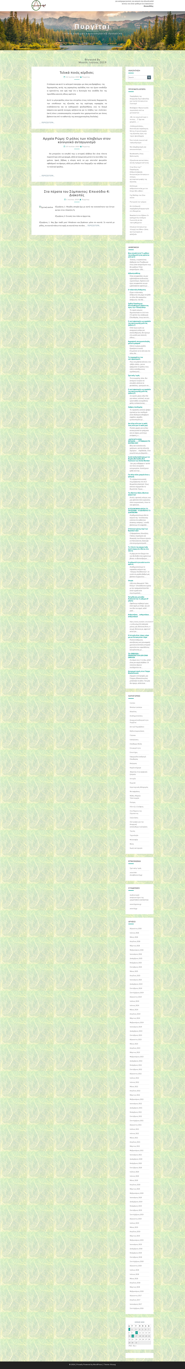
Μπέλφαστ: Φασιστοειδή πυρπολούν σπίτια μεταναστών (139, 110)
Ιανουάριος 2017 (136, 1304)
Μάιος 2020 (134, 1180)
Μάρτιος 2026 (135, 946)
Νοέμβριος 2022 (136, 1065)
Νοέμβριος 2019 (136, 1206)
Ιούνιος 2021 (134, 1133)
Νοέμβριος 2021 (136, 1112)
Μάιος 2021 (134, 1138)
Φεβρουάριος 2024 (136, 1022)
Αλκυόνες (133, 711)
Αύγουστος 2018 (136, 1266)
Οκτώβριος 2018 (136, 1257)
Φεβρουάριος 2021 (136, 1150)
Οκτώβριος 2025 (136, 967)
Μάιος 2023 (134, 1044)
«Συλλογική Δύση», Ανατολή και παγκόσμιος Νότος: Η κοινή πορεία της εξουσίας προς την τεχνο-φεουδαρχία (139, 131)
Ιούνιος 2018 (134, 1274)
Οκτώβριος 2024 (136, 988)
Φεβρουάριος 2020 (136, 1193)
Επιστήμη (133, 752)
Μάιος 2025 (134, 971)
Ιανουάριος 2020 (136, 1197)
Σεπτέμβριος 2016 (136, 1308)
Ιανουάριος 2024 (136, 1027)
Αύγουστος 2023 (136, 1039)
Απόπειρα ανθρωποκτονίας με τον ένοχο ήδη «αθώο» (139, 188)
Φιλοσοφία (134, 840)
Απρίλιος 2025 (135, 975)
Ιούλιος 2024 (134, 1001)
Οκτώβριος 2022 (136, 1069)
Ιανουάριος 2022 (136, 1103)
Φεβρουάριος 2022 (136, 1099)
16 (133, 1336)
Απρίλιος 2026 (135, 941)
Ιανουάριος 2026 (136, 954)
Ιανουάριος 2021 (136, 1155)
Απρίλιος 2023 (135, 1048)
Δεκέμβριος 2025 (136, 958)
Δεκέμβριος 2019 (136, 1202)
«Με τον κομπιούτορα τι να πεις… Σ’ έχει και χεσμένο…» (139, 119)
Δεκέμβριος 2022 (136, 1061)
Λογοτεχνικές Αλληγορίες (139, 787)
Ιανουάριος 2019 (136, 1244)
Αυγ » (135, 1346)
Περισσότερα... (48, 122)
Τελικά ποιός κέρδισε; (77, 72)
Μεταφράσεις (135, 791)
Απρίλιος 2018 (135, 1283)
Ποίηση (132, 802)
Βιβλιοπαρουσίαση (137, 731)
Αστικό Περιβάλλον (137, 727)
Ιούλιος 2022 (134, 1078)
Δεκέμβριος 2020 (136, 1159)
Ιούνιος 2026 (134, 933)
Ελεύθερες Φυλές (136, 744)
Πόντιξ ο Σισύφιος (136, 807)
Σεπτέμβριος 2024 (136, 992)
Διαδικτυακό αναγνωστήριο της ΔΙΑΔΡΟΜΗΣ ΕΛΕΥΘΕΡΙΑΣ (139, 897)
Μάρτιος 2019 (135, 1236)
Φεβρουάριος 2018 (136, 1291)
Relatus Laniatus (136, 707)
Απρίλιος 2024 (135, 1014)
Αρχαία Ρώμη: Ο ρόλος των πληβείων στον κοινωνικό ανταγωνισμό (77, 140)
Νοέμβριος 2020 (136, 1163)
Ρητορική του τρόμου (138, 202)
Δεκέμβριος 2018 (136, 1249)
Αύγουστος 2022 (136, 1074)
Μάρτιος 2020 (135, 1189)
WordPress (97, 1364)
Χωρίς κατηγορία (136, 848)
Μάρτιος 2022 (135, 1095)
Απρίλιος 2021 (135, 1142)
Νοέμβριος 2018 (136, 1253)
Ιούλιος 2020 (134, 1172)
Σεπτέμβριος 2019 (136, 1214)
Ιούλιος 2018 (134, 1270)
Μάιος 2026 (134, 937)
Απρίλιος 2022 (135, 1091)
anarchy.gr (133, 908)
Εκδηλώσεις (134, 739)
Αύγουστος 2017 (136, 1295)
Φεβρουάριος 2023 (136, 1057)
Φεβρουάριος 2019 (136, 1240)
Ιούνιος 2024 (134, 1005)
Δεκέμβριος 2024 (136, 984)
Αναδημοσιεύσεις (136, 716)
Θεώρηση (133, 763)
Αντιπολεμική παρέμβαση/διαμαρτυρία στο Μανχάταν (139, 208)
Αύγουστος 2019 (136, 1219)
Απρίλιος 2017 (135, 1300)
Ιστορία (133, 778)
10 (136, 1333)
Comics (132, 703)
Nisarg (113, 1364)
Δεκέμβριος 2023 (136, 1031)
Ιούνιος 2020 (134, 1176)
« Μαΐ (130, 1346)
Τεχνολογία (134, 835)
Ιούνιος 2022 (134, 1082)
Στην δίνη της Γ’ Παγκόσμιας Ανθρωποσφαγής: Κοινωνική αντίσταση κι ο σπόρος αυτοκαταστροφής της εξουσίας (139, 174)
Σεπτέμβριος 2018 (136, 1261)
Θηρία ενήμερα (135, 768)
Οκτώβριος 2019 (136, 1210)
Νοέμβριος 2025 (136, 963)
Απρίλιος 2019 (135, 1231)
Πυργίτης (86, 77)
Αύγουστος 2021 (136, 1125)
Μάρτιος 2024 (135, 1018)
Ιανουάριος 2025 (136, 980)
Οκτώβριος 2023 (136, 1035)
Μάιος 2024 (134, 1009)
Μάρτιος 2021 (135, 1146)
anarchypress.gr (135, 904)
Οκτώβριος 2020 (136, 1167)
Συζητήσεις (134, 818)
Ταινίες (132, 831)
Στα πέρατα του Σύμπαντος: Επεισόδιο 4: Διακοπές (77, 193)
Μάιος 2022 (134, 1086)
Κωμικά (132, 783)
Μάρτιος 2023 (135, 1052)
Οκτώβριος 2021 (136, 1116)
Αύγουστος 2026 (136, 928)
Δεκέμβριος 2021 (136, 1108)
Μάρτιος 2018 (135, 1287)
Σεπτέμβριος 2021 (136, 1120)
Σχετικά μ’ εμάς (135, 868)
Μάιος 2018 (134, 1278)
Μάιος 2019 (134, 1227)
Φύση (132, 844)
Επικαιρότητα (135, 748)
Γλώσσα (133, 735)
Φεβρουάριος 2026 (136, 950)
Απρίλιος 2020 (135, 1184)
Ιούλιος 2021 (134, 1129)
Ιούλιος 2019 (134, 1223)
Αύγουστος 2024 (136, 997)
